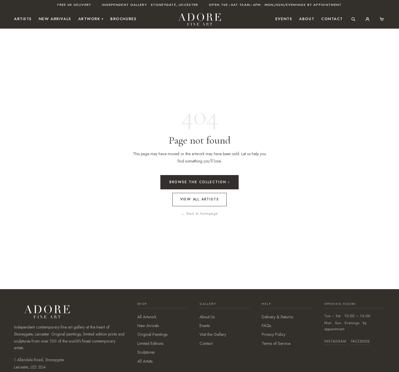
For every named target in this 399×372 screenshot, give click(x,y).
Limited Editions (150, 343)
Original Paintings (152, 334)
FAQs (266, 326)
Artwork (90, 19)
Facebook (360, 341)
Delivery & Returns (277, 317)
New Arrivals (55, 19)
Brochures (123, 19)
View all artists (199, 199)
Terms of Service (276, 343)
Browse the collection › (199, 182)
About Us (207, 317)
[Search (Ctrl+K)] (353, 19)
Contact (332, 19)
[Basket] (381, 19)
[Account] (367, 19)
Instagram (335, 341)
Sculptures (146, 352)
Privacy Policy (273, 334)
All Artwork (146, 317)
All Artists (144, 361)
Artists (23, 19)
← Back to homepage (199, 213)
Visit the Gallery (213, 334)
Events (283, 19)
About (306, 19)
